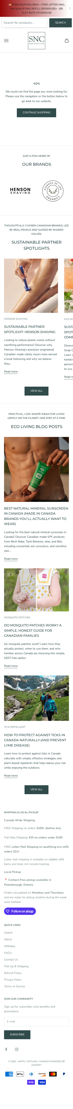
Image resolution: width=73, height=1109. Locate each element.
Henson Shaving (16, 318)
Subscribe (17, 1034)
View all (36, 391)
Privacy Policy (12, 980)
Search (60, 23)
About (8, 939)
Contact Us (11, 960)
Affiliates (9, 946)
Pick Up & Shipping (16, 966)
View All (36, 789)
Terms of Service (14, 986)
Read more (11, 371)
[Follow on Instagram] (17, 1049)
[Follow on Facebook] (6, 1049)
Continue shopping (36, 112)
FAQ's (8, 953)
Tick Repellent (14, 726)
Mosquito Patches (17, 617)
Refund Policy (12, 973)
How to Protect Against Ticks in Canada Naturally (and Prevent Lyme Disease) (35, 740)
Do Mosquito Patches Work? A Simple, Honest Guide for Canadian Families (33, 630)
